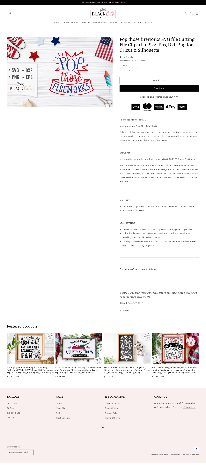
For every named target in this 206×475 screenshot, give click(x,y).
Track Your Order (64, 418)
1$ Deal (10, 408)
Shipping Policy (112, 403)
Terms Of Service (113, 418)
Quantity (123, 65)
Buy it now (159, 88)
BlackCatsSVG (162, 454)
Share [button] (126, 310)
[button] (69, 22)
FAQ (58, 413)
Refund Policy (111, 408)
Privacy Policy (112, 413)
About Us (60, 408)
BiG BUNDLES (13, 413)
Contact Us (189, 407)
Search (59, 403)
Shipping (123, 60)
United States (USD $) (18, 452)
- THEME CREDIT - (175, 454)
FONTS (10, 418)
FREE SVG (12, 403)
